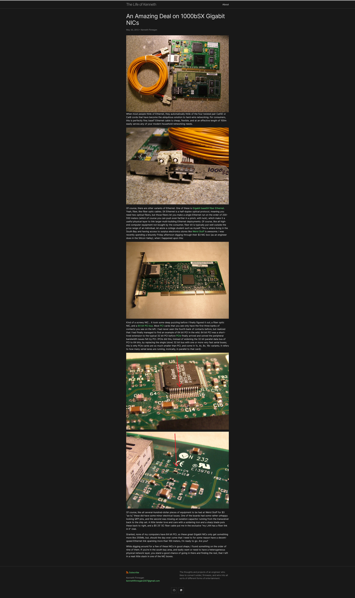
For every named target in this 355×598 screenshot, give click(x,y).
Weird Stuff (198, 231)
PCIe (178, 335)
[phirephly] (174, 590)
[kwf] (181, 590)
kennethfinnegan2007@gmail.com (143, 580)
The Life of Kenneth (141, 4)
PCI (162, 325)
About (225, 4)
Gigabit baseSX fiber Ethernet (208, 208)
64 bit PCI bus (145, 325)
